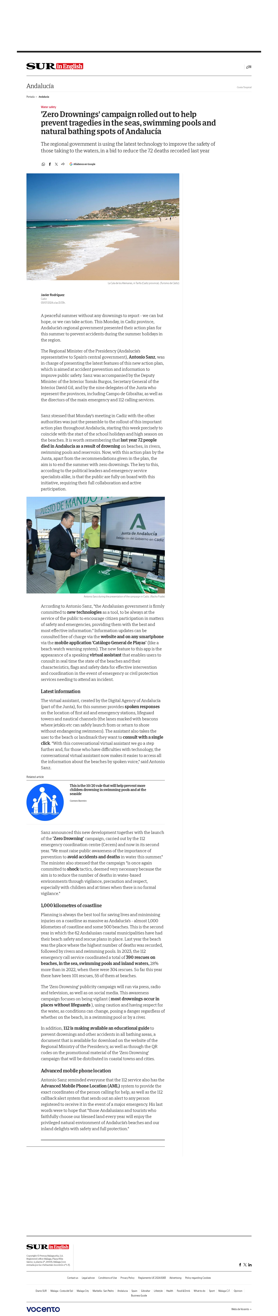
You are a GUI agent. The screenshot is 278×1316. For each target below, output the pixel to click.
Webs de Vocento (240, 1309)
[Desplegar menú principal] (249, 67)
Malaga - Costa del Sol (61, 1290)
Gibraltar (145, 1290)
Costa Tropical (244, 87)
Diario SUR (41, 1290)
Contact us (72, 1277)
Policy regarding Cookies (198, 1277)
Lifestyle (158, 1290)
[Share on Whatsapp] (43, 164)
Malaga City (83, 1290)
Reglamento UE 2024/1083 (152, 1277)
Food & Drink (183, 1290)
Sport (212, 1290)
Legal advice (88, 1277)
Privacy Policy (127, 1277)
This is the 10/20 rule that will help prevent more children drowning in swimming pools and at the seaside (108, 789)
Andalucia (44, 96)
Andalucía (40, 86)
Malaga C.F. (224, 1290)
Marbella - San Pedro (103, 1290)
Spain (134, 1290)
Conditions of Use (107, 1277)
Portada (30, 96)
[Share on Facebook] (49, 164)
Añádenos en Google (84, 164)
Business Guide (139, 1295)
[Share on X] (56, 164)
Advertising (176, 1277)
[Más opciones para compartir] (62, 164)
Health (169, 1290)
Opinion (238, 1290)
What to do (199, 1290)
